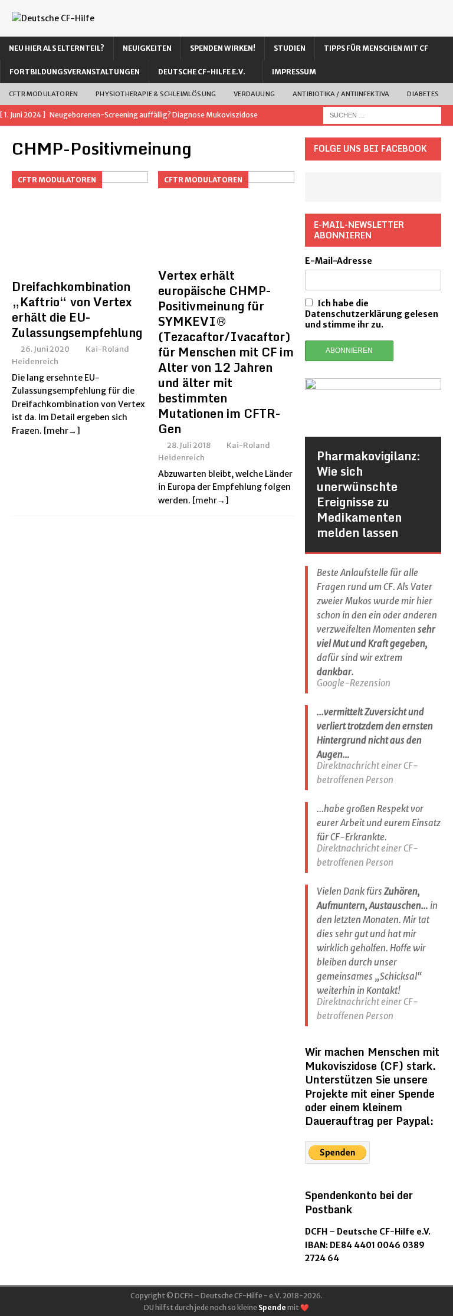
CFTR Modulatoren (43, 94)
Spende (272, 1307)
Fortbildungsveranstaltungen (74, 71)
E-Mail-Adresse (338, 261)
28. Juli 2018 (189, 445)
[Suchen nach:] (382, 115)
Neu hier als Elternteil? (56, 48)
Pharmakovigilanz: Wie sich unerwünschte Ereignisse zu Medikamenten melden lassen (369, 494)
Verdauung (254, 94)
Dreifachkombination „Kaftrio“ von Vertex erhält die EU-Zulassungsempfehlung (77, 309)
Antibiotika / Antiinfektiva (341, 94)
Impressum (294, 71)
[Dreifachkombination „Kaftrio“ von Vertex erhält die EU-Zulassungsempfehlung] (80, 222)
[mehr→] (62, 430)
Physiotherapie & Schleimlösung (156, 94)
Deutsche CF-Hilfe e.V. (201, 71)
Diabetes (423, 94)
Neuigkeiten (147, 48)
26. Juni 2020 (45, 349)
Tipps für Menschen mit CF (376, 48)
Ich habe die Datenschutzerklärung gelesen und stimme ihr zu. (371, 314)
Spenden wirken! (222, 48)
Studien (290, 48)
